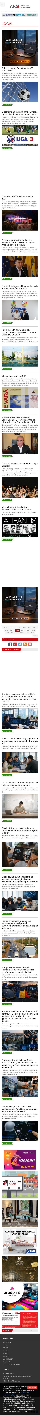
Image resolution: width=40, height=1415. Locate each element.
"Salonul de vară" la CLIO (14, 376)
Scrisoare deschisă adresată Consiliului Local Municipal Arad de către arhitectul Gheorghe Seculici (18, 419)
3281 (33, 630)
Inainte (35, 636)
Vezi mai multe (33, 1330)
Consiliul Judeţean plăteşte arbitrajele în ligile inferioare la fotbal (20, 287)
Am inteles (32, 1387)
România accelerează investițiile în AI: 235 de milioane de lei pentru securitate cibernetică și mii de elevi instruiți (19, 698)
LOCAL (5, 1345)
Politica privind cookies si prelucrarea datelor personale (17, 1377)
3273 (24, 627)
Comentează (7, 104)
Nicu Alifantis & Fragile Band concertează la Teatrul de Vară (16, 508)
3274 (29, 627)
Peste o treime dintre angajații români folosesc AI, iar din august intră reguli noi (20, 740)
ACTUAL (5, 1350)
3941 (27, 633)
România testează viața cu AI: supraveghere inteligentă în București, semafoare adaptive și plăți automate (20, 924)
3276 (6, 630)
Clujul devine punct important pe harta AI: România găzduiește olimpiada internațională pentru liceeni (20, 879)
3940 (21, 633)
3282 (7, 633)
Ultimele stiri (7, 1342)
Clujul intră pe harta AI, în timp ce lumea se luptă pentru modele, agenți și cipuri (20, 830)
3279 (22, 630)
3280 (28, 630)
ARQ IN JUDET (8, 1359)
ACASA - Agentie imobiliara (11, 1365)
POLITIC (5, 1348)
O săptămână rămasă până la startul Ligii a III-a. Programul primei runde (19, 113)
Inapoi (5, 627)
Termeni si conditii (8, 1373)
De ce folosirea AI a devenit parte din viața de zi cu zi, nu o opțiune (20, 783)
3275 (34, 627)
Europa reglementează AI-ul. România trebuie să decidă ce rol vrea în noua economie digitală (18, 969)
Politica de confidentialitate (11, 1381)
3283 (12, 633)
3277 (11, 630)
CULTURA (6, 1356)
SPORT (5, 1353)
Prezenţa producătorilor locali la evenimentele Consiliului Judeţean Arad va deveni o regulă (18, 242)
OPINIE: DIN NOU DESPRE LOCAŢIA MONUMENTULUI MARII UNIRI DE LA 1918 (19, 332)
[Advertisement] (20, 175)
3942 (32, 633)
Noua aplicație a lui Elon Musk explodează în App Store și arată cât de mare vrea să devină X (19, 1109)
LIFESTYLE (6, 1362)
